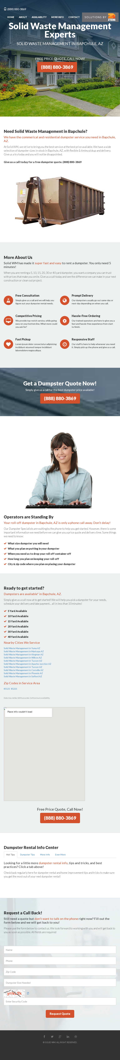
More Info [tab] (45, 854)
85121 (7, 688)
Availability (39, 17)
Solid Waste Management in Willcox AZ (23, 657)
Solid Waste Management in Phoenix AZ (23, 673)
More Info (57, 17)
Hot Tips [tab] (10, 854)
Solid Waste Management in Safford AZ (23, 676)
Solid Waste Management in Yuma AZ (22, 648)
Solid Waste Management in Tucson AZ (23, 660)
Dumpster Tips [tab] (27, 854)
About (23, 17)
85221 (14, 688)
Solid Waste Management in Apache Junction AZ (27, 663)
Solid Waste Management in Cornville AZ (23, 670)
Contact (74, 17)
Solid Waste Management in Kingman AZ (23, 654)
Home (10, 17)
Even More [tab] (60, 854)
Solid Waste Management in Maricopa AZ (24, 651)
